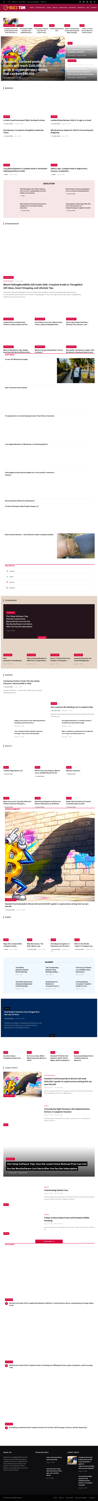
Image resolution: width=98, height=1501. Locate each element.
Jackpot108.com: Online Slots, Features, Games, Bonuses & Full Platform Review (15, 323)
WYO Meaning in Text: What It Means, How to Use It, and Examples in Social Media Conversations (33, 191)
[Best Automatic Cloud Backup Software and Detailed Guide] (13, 649)
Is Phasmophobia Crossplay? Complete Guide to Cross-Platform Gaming (83, 984)
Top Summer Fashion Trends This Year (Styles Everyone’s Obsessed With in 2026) (21, 682)
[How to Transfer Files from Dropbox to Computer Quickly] (60, 649)
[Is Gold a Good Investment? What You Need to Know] (25, 105)
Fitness (67, 25)
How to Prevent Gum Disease (16, 387)
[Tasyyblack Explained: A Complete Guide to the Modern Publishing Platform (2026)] (25, 153)
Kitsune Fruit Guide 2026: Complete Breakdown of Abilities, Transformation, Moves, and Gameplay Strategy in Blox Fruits (51, 1304)
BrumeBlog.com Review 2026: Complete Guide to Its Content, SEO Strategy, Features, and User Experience (48, 1427)
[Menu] (4, 2)
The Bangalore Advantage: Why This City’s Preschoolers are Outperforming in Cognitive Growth (78, 206)
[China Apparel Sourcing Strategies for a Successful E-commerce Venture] (76, 483)
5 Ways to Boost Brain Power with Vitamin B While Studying (72, 30)
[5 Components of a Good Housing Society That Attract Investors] (76, 427)
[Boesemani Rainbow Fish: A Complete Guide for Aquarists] (84, 1047)
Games (6, 939)
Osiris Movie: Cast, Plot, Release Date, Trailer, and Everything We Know (49, 323)
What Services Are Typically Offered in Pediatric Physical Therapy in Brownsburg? (17, 802)
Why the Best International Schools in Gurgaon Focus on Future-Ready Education (33, 206)
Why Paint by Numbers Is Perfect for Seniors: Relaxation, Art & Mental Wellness (48, 802)
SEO (87, 7)
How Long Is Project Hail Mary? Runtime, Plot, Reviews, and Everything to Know (77, 323)
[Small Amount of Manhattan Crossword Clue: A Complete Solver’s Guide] (40, 984)
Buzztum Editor (7, 77)
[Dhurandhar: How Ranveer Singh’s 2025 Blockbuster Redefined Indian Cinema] (80, 338)
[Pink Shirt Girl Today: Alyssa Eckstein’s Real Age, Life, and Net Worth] (40, 1472)
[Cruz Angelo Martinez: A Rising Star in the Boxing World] (76, 455)
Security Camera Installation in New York (12, 1057)
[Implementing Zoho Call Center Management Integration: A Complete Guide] (84, 649)
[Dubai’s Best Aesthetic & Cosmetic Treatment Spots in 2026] (80, 790)
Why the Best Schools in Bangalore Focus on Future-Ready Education (78, 190)
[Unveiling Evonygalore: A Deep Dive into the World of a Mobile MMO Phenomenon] (61, 931)
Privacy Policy (22, 2)
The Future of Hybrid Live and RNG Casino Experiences (83, 970)
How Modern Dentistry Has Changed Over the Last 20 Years (22, 1013)
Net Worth (9, 1299)
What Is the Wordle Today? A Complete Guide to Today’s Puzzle (84, 945)
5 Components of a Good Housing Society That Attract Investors (29, 416)
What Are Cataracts (73, 771)
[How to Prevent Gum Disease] (76, 398)
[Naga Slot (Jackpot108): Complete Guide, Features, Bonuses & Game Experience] (13, 931)
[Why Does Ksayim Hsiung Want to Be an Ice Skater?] (49, 338)
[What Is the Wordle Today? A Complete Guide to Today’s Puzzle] (84, 931)
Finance (94, 7)
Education (64, 7)
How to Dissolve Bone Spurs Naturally (54, 1458)
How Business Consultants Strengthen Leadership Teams (23, 131)
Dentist (52, 1036)
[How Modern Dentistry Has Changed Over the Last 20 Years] (73, 1018)
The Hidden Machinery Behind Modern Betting (22, 970)
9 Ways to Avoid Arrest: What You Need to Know (87, 30)
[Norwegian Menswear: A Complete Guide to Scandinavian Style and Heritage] (55, 724)
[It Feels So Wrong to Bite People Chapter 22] (76, 517)
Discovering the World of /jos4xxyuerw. (20, 501)
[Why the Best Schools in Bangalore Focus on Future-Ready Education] (58, 193)
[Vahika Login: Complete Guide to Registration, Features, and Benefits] (73, 153)
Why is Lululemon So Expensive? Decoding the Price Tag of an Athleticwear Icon (77, 732)
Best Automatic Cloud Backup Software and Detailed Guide (12, 659)
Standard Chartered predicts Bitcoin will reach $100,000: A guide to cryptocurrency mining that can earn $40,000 (11, 31)
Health (55, 7)
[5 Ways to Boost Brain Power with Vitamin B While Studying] (71, 22)
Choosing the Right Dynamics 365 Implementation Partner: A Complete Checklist (26, 31)
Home (9, 2)
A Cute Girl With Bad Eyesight (16, 359)
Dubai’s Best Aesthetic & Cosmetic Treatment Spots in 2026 (78, 802)
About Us (14, 2)
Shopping (81, 7)
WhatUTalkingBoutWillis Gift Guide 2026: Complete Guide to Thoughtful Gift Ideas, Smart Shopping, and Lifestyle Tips (42, 286)
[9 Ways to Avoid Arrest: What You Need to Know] (87, 22)
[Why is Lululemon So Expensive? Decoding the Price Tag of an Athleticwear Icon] (55, 735)
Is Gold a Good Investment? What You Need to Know (24, 120)
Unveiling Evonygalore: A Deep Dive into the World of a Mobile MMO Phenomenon (60, 945)
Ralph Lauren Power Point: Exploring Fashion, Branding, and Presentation (30, 722)
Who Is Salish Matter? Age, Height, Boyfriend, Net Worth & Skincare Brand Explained (17, 351)
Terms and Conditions (33, 2)
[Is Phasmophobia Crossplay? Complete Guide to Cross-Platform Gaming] (70, 984)
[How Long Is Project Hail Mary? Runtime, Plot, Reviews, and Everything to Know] (80, 310)
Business (72, 7)
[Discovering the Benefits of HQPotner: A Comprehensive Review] (37, 649)
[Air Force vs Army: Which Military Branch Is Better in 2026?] (37, 1047)
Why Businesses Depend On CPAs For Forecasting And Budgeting (72, 131)
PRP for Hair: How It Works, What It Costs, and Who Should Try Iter (47, 772)
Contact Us (43, 2)
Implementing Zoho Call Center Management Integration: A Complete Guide (82, 659)
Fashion (53, 703)
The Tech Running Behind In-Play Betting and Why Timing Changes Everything (52, 970)
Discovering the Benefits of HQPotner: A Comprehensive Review (37, 659)
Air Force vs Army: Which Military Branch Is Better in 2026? (36, 1058)
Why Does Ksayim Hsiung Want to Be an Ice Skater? (49, 351)
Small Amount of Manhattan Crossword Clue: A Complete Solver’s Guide (52, 984)
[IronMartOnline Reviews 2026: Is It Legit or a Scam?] (73, 105)
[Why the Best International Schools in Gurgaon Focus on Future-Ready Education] (12, 208)
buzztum (9, 1498)
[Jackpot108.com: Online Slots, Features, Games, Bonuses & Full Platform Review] (17, 310)
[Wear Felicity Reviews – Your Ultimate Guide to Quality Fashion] (76, 545)
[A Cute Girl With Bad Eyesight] (76, 370)
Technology (40, 7)
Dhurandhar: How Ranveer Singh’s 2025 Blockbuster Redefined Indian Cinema (80, 351)
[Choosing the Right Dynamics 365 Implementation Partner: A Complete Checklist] (26, 22)
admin (6, 174)
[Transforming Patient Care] (56, 22)
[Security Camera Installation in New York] (13, 1047)
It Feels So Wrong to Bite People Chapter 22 (22, 506)
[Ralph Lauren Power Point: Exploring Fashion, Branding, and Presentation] (8, 724)
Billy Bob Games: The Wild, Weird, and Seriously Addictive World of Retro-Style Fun (37, 945)
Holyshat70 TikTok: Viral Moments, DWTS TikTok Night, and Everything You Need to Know (59, 1058)
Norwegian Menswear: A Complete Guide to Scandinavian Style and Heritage (77, 722)
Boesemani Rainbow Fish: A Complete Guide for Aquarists (83, 1058)
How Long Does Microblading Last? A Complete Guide (72, 707)
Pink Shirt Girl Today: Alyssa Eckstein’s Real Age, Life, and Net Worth (54, 1472)
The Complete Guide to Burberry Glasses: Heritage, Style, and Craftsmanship (28, 732)
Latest (21, 25)
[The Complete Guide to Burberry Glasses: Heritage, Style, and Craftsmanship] (8, 735)
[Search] (94, 2)
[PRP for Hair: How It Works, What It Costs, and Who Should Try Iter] (49, 759)
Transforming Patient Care (57, 29)
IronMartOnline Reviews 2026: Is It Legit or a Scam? (71, 120)
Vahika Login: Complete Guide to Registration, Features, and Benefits (69, 169)
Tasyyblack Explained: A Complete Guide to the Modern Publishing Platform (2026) (25, 169)
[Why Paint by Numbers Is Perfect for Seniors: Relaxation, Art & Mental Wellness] (49, 790)
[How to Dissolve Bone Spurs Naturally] (40, 1460)
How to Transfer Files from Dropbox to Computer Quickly (60, 659)
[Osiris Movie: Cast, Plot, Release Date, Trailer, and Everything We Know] (49, 310)
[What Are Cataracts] (80, 759)
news (32, 7)
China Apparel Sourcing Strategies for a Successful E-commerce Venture (29, 473)
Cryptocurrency (9, 25)
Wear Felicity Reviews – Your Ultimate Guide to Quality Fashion (29, 534)
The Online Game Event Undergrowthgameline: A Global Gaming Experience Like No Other (24, 984)
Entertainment (8, 277)
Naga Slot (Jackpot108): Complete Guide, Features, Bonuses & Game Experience (12, 945)
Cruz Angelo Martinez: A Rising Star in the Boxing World (26, 444)
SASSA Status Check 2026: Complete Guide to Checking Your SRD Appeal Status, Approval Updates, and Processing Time (50, 1366)
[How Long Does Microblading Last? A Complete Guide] (73, 692)
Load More (48, 1241)
